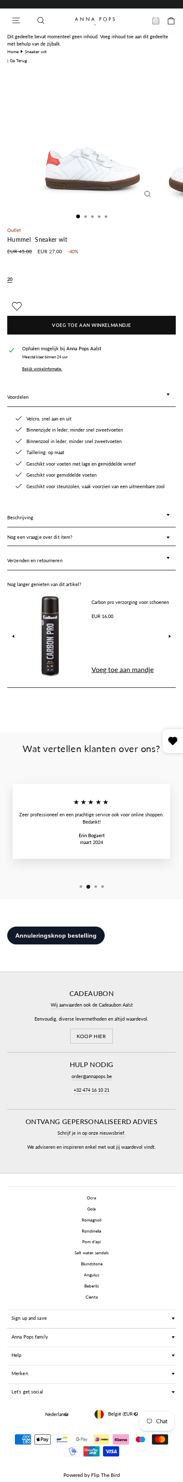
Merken (19, 1373)
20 (9, 279)
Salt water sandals (91, 1252)
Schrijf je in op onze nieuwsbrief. (91, 1133)
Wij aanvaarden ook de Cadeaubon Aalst (92, 1004)
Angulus (91, 1274)
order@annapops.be (91, 1076)
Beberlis (91, 1285)
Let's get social (27, 1391)
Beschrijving (20, 517)
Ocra (91, 1197)
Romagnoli (91, 1219)
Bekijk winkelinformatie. (42, 368)
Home (13, 51)
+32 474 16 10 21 (91, 1090)
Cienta (92, 1296)
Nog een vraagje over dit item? (39, 537)
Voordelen (18, 397)
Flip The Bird (105, 1475)
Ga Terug (18, 60)
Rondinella (91, 1230)
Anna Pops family (29, 1336)
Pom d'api (91, 1241)
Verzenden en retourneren (35, 560)
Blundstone (92, 1263)
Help (16, 1355)
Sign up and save (29, 1318)
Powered (73, 1475)
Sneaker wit (36, 51)
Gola (91, 1208)
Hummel (19, 239)
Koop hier (91, 1036)
